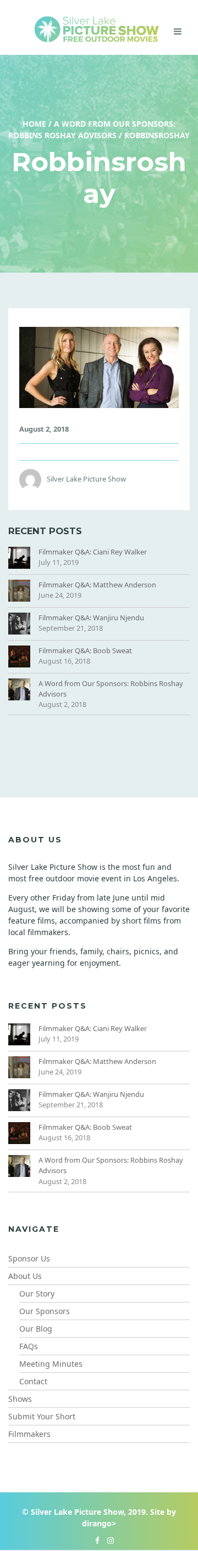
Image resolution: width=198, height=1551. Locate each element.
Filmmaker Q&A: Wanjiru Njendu (91, 617)
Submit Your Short (41, 1416)
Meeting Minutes (50, 1363)
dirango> (99, 1523)
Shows (20, 1399)
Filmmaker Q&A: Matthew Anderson (97, 585)
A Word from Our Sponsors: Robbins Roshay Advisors (110, 688)
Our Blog (35, 1328)
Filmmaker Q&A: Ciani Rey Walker (92, 552)
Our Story (36, 1293)
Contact (33, 1381)
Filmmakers (29, 1434)
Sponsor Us (29, 1258)
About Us (25, 1276)
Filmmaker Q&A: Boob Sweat (85, 650)
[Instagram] (108, 1540)
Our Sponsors (44, 1311)
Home (34, 123)
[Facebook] (95, 1540)
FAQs (28, 1346)
